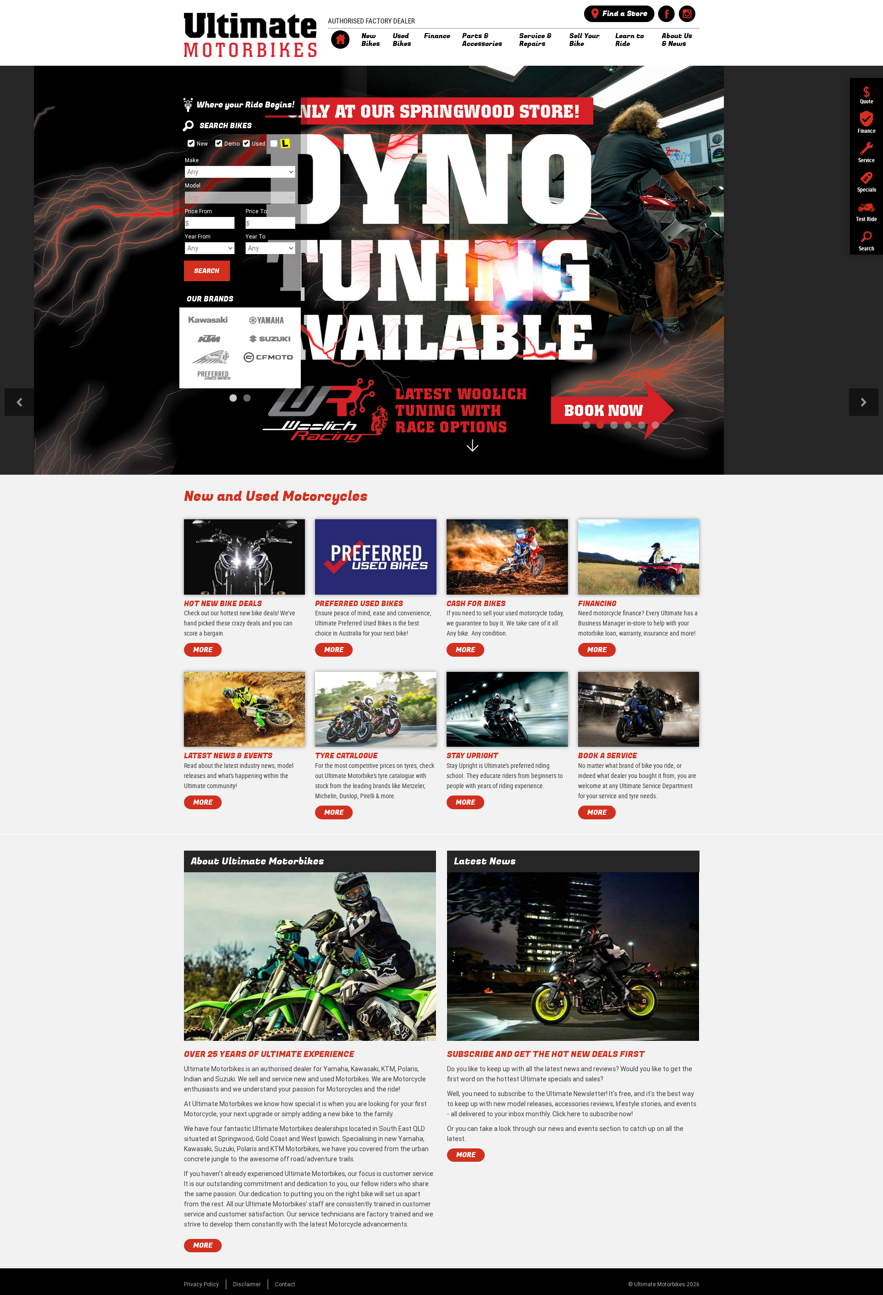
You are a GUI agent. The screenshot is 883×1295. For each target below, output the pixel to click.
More (202, 1245)
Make (192, 160)
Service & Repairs (535, 40)
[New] (191, 143)
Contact (285, 1284)
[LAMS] (273, 143)
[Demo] (218, 143)
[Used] (246, 143)
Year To (255, 236)
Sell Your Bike (584, 40)
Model (193, 185)
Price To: (257, 211)
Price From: (199, 211)
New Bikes (370, 40)
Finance (437, 36)
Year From (198, 236)
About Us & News (677, 40)
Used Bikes (402, 40)
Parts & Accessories (482, 40)
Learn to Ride (629, 40)
